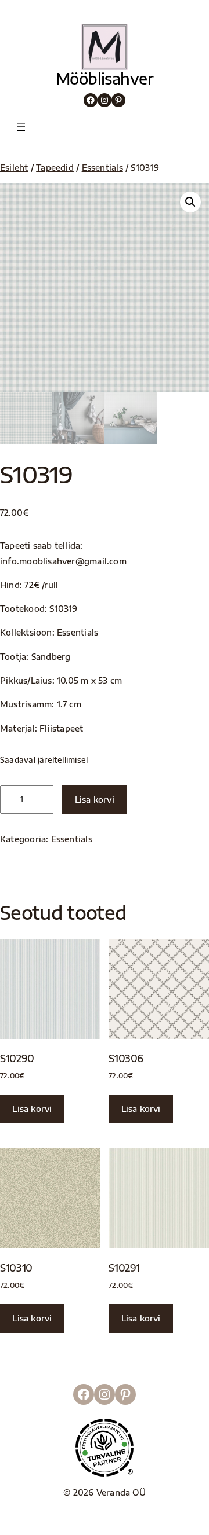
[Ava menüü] (21, 127)
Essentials (102, 167)
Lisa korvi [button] (32, 1108)
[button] (190, 202)
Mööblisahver (105, 78)
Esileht (14, 167)
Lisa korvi (94, 799)
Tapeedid (55, 167)
